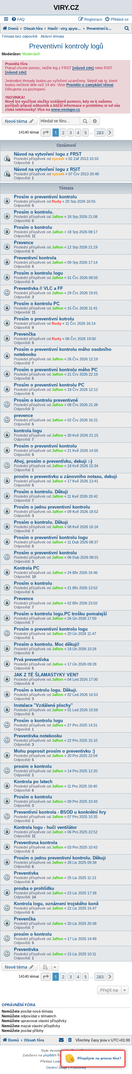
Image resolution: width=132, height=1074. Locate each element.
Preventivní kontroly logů (66, 46)
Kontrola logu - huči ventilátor (45, 827)
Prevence (23, 242)
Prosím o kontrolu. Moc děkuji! (46, 644)
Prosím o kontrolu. (33, 212)
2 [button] (63, 133)
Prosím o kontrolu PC (37, 303)
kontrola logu (28, 430)
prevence (23, 415)
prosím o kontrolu (33, 934)
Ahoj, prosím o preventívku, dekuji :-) (53, 461)
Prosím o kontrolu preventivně (46, 400)
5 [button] (85, 133)
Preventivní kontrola (35, 257)
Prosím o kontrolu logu (38, 273)
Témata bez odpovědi (19, 36)
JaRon (57, 217)
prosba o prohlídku (34, 888)
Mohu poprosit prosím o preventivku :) (54, 751)
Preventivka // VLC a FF (38, 288)
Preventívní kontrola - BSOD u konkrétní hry (60, 812)
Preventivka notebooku (38, 735)
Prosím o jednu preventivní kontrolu (52, 507)
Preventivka (26, 873)
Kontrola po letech (33, 781)
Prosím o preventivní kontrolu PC (49, 384)
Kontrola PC (26, 568)
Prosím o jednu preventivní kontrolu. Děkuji (60, 857)
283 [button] (100, 133)
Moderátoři (31, 54)
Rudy (56, 201)
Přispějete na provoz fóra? (98, 1058)
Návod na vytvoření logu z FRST (48, 154)
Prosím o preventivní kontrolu (45, 196)
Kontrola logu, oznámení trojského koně (56, 903)
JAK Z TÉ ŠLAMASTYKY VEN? (46, 674)
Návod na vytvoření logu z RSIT (47, 169)
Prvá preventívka (31, 659)
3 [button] (70, 133)
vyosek (58, 159)
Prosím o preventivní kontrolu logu (51, 537)
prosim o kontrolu (33, 766)
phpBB (48, 1055)
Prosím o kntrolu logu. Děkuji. (46, 690)
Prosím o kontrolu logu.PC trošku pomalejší (60, 613)
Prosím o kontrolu (33, 227)
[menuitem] (18, 19)
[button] (46, 132)
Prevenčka (25, 334)
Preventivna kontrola (35, 842)
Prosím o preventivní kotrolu (44, 318)
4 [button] (78, 133)
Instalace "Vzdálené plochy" (43, 705)
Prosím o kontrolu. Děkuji (41, 491)
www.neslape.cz (65, 109)
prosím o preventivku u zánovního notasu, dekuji (65, 476)
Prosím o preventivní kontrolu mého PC (55, 369)
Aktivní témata (52, 36)
